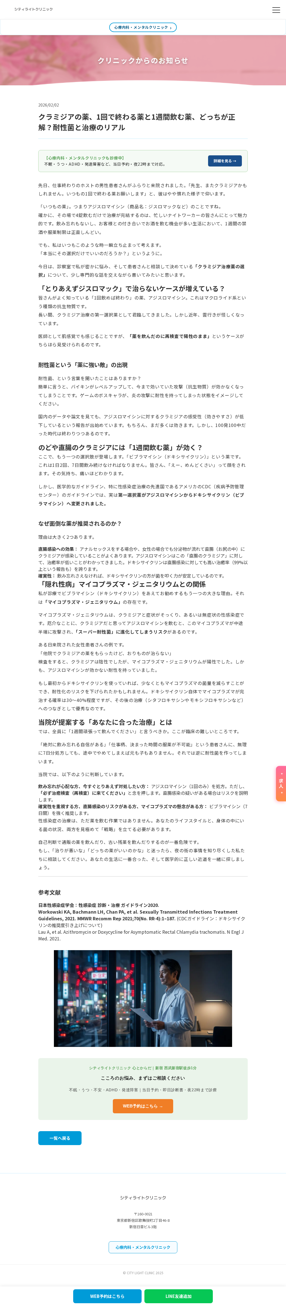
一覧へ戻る (59, 1138)
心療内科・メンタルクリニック (141, 27)
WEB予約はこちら (107, 1296)
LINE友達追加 (179, 1296)
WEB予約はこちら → (143, 1106)
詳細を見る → (225, 160)
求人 (281, 783)
